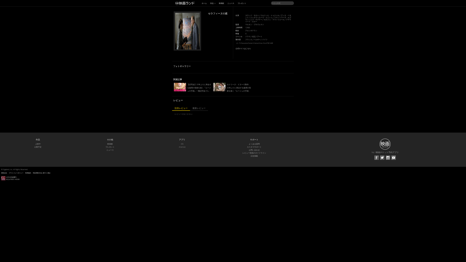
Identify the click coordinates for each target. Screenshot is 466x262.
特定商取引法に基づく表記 (41, 173)
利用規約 (28, 173)
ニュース (230, 3)
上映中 (38, 144)
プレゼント (242, 3)
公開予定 (38, 147)
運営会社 (4, 173)
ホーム (204, 3)
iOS (182, 144)
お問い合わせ (254, 150)
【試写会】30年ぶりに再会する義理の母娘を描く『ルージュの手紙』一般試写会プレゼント (199, 87)
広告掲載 (254, 156)
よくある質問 (254, 144)
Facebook (376, 157)
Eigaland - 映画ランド (185, 3)
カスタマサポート (254, 147)
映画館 (221, 3)
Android (182, 147)
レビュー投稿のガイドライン (254, 153)
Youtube (393, 157)
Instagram (388, 157)
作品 (212, 3)
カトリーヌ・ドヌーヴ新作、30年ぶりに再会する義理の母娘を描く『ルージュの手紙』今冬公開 (239, 87)
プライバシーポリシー (16, 173)
